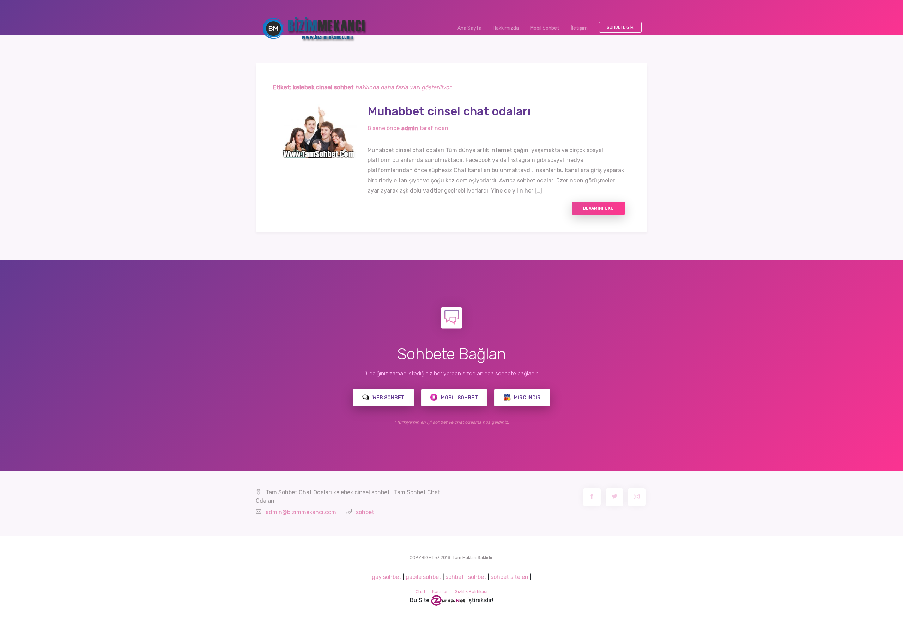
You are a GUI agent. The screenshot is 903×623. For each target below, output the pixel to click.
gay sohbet (386, 577)
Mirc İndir (527, 398)
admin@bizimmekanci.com (301, 512)
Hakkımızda (506, 28)
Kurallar (440, 591)
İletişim (579, 28)
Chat (420, 591)
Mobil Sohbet (544, 28)
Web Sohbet (388, 398)
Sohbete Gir (620, 27)
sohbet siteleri (509, 577)
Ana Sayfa (472, 28)
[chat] (448, 600)
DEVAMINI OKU (598, 208)
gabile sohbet (423, 577)
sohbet (365, 512)
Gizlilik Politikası (471, 591)
